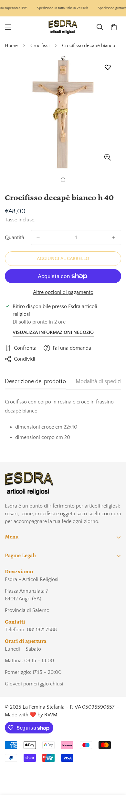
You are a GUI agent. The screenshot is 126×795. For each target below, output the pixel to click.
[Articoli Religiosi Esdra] (63, 26)
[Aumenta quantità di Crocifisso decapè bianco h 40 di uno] (114, 237)
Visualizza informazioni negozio (53, 332)
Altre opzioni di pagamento (63, 292)
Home (11, 45)
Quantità (14, 237)
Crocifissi (39, 45)
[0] (113, 26)
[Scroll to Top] (114, 760)
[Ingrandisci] (107, 157)
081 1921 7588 (42, 630)
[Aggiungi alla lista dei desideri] (107, 67)
